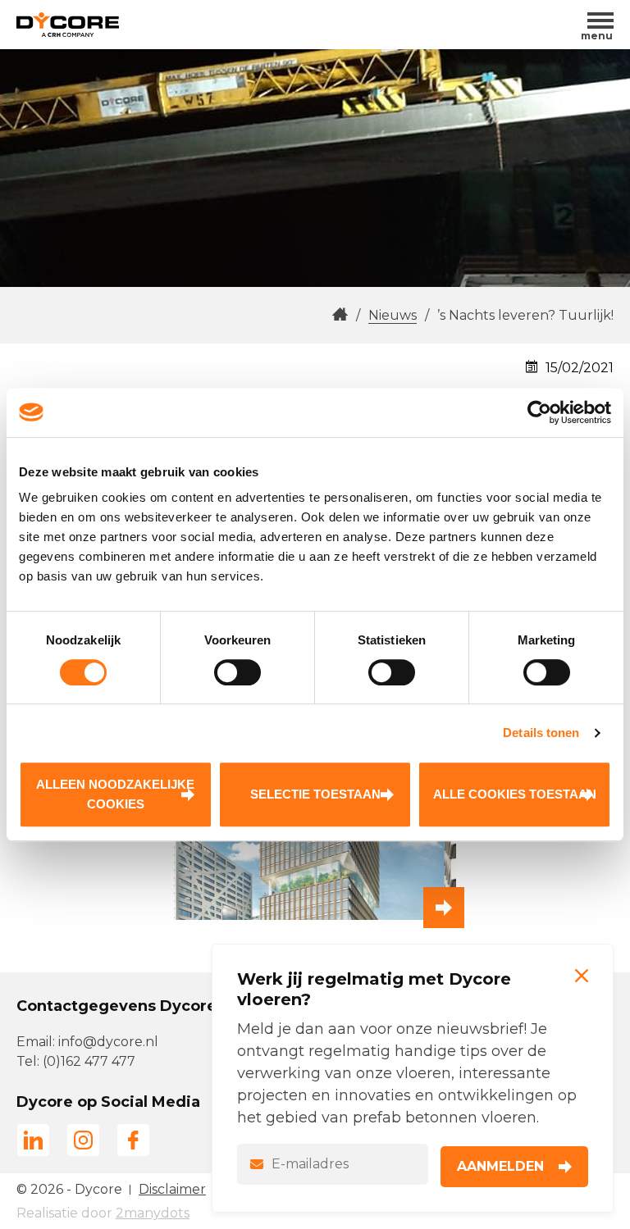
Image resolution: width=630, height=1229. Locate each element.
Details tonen (541, 733)
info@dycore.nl (108, 1041)
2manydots (152, 1213)
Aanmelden (500, 1166)
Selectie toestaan (315, 794)
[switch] (237, 672)
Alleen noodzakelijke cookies (115, 794)
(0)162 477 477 (89, 1061)
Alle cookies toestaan (514, 794)
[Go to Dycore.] (340, 315)
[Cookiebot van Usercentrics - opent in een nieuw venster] (539, 412)
